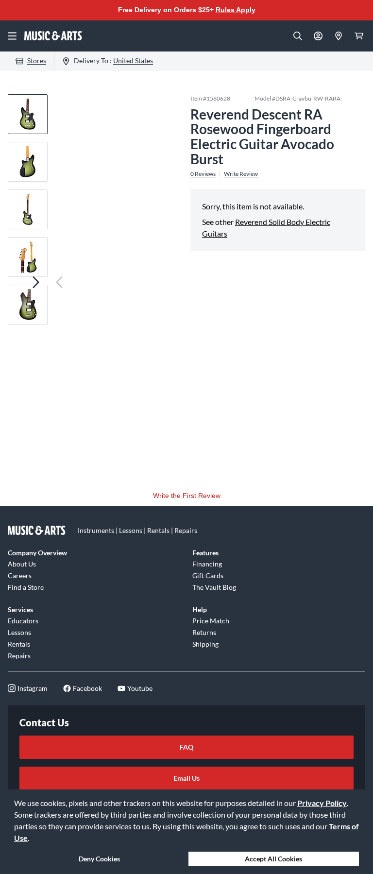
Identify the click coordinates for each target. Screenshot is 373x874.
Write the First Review (186, 495)
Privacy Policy (322, 802)
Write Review (241, 174)
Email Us (186, 778)
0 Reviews (203, 174)
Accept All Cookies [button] (273, 859)
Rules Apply (235, 10)
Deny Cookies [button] (99, 859)
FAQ (186, 747)
